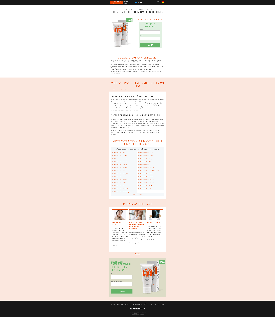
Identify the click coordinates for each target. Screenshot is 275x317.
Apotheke (113, 304)
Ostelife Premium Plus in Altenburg (145, 185)
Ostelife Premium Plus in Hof (144, 188)
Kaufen (150, 45)
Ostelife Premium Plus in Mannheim (146, 182)
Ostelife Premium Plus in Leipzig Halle (120, 173)
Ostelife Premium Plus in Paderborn (119, 179)
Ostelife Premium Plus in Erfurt (118, 185)
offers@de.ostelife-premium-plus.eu (137, 309)
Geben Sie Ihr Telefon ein (116, 281)
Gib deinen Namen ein (115, 273)
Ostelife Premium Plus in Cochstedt (119, 167)
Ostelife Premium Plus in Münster (119, 176)
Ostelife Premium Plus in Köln (144, 161)
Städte (145, 304)
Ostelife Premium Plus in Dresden (145, 155)
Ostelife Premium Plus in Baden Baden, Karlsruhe (148, 170)
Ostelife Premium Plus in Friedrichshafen (121, 170)
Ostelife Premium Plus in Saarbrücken (146, 179)
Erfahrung (127, 304)
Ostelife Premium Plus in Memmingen (146, 173)
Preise (162, 304)
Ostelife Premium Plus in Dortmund (146, 167)
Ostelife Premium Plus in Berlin (118, 152)
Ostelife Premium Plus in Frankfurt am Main (121, 158)
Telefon (141, 35)
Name (141, 29)
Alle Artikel (137, 254)
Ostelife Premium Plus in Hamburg (119, 164)
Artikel (151, 304)
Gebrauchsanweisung (137, 304)
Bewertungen (120, 304)
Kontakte (157, 304)
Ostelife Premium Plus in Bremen (145, 164)
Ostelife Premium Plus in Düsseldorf (119, 155)
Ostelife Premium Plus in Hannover (119, 161)
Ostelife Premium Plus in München (145, 152)
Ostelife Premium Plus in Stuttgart (145, 158)
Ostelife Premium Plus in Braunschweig (120, 192)
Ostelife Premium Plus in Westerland (120, 188)
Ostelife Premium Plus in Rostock (119, 182)
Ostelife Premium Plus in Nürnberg (145, 176)
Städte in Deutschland (137, 194)
